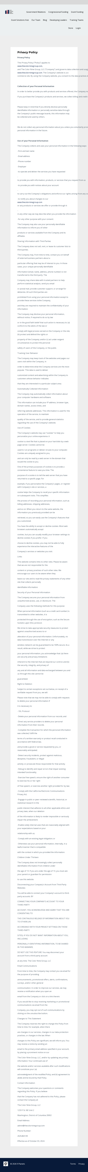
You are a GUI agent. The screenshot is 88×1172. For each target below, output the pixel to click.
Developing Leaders (58, 20)
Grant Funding (77, 12)
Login (78, 28)
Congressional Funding (58, 12)
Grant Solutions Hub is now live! (44, 2)
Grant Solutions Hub (20, 20)
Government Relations (36, 12)
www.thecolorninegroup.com (29, 202)
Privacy (81, 1164)
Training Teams (76, 20)
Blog (45, 20)
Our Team (36, 20)
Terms (73, 1164)
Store (70, 28)
